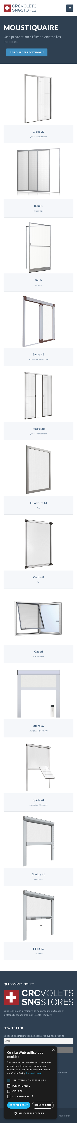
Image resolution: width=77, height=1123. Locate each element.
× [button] (53, 1050)
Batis (38, 280)
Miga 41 (38, 948)
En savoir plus (33, 1073)
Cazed (38, 651)
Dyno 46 (38, 354)
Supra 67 (39, 725)
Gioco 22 (39, 131)
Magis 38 (38, 428)
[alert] (30, 1082)
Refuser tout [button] (42, 1105)
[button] (30, 1113)
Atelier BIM (64, 1115)
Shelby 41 (38, 874)
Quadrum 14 (38, 503)
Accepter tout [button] (18, 1105)
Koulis (38, 205)
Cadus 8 (38, 577)
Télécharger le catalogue (27, 52)
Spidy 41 (38, 800)
